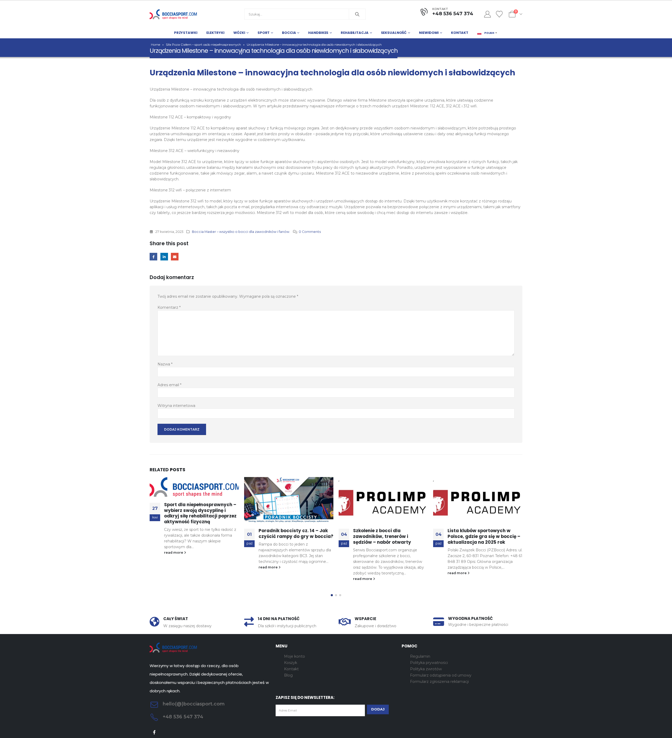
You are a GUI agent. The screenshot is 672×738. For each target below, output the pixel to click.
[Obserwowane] (499, 14)
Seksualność (394, 32)
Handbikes (318, 32)
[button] (332, 595)
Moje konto (294, 656)
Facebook (153, 256)
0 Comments (310, 232)
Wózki (239, 32)
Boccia (289, 32)
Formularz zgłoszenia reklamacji (439, 681)
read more (174, 552)
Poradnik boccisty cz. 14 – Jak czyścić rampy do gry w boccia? (296, 533)
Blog (288, 675)
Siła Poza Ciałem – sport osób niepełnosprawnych (203, 44)
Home (155, 44)
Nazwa (165, 364)
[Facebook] (154, 732)
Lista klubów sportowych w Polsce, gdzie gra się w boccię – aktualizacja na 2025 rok (484, 536)
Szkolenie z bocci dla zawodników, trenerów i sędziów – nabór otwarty (382, 536)
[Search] (357, 14)
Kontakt (459, 32)
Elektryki (215, 32)
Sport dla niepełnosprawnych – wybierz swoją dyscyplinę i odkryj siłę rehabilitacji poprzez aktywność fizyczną (200, 513)
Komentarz (169, 307)
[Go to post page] (194, 487)
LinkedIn (164, 256)
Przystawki (185, 32)
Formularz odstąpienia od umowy (440, 675)
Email (174, 256)
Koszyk (290, 662)
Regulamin (420, 656)
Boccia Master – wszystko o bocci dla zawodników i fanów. (241, 232)
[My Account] (487, 14)
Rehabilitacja (354, 32)
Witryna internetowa (176, 405)
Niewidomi (429, 32)
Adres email (169, 385)
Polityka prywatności (429, 662)
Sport (264, 32)
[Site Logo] (173, 14)
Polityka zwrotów (426, 669)
